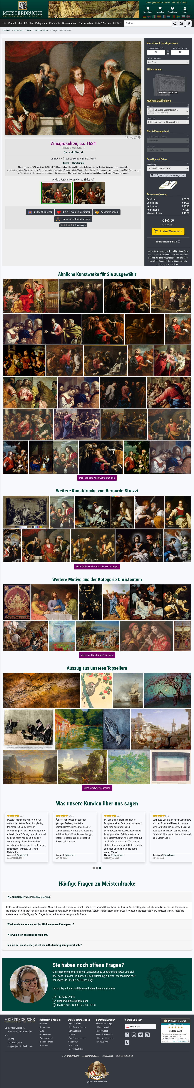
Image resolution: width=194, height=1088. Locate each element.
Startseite (6, 30)
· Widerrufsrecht (46, 1038)
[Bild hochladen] (188, 23)
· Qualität (71, 1034)
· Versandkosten (74, 1031)
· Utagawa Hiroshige (104, 1038)
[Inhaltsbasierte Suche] (181, 23)
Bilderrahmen (69, 23)
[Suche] (175, 23)
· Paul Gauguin (102, 1031)
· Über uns (43, 1045)
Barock (28, 30)
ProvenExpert (21, 855)
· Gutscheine (73, 1045)
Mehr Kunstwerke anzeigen (97, 788)
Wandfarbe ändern (109, 212)
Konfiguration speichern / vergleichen (169, 175)
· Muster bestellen (75, 1049)
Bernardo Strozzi (41, 30)
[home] (4, 23)
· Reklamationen (46, 1042)
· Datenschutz (45, 1034)
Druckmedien (86, 23)
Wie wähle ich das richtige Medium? (27, 935)
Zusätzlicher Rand (154, 58)
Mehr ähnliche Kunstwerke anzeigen (97, 477)
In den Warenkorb (170, 231)
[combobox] (168, 62)
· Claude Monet (102, 1027)
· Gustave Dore (102, 1042)
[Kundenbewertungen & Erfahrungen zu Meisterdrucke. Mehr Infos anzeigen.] (175, 1030)
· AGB (41, 1031)
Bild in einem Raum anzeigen (75, 219)
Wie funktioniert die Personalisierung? (29, 897)
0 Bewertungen (79, 225)
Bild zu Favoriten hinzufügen (75, 212)
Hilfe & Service (103, 23)
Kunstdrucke (15, 23)
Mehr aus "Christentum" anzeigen (97, 655)
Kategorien (41, 23)
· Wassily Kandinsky (104, 1034)
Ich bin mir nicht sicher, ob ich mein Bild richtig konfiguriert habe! (44, 945)
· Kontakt (43, 1023)
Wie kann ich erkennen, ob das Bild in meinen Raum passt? (40, 924)
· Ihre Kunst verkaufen (77, 1027)
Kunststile (54, 23)
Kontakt (117, 23)
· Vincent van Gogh (104, 1023)
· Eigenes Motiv (74, 1023)
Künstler (28, 23)
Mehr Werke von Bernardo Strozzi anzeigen (97, 566)
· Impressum (44, 1027)
